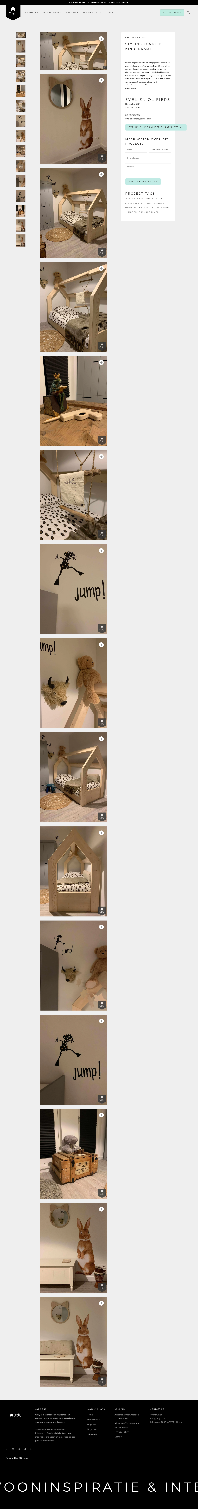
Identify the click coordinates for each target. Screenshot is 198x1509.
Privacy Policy (121, 1431)
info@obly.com (157, 1418)
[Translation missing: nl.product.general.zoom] (101, 38)
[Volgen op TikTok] (25, 1449)
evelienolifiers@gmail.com (138, 118)
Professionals (52, 12)
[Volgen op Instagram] (13, 1449)
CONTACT (111, 12)
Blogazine (71, 12)
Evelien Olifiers (135, 38)
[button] (73, 51)
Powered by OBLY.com (17, 1458)
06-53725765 (132, 114)
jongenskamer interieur (142, 198)
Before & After (92, 12)
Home (90, 1414)
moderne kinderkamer (143, 212)
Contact (118, 1436)
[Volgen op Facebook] (7, 1449)
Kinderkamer (134, 203)
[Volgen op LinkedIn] (31, 1449)
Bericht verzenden (143, 181)
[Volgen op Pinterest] (19, 1449)
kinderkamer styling (155, 207)
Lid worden (92, 1434)
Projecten (31, 12)
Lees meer (130, 88)
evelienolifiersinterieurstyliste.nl (156, 127)
